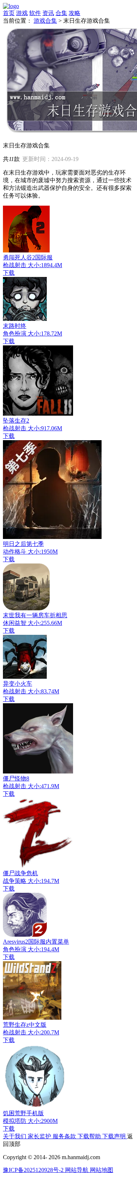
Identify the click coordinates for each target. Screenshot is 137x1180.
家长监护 (40, 1136)
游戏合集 (45, 21)
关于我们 (15, 1136)
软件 (35, 13)
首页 (9, 13)
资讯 (48, 13)
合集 (61, 13)
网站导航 (77, 1170)
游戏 (22, 13)
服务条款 (65, 1136)
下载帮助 (89, 1136)
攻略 (74, 13)
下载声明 (114, 1136)
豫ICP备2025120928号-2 (34, 1170)
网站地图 (101, 1170)
